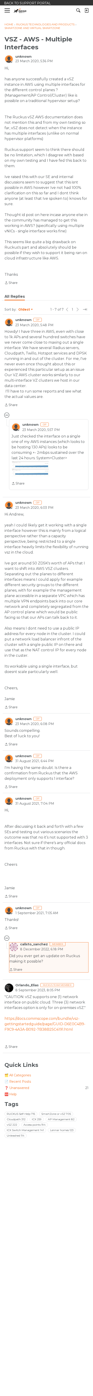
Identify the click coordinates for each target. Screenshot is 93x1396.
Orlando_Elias (27, 985)
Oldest (24, 309)
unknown (23, 57)
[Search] (78, 10)
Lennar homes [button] (62, 1130)
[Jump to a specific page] (84, 309)
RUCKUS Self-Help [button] (21, 1113)
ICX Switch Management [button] (25, 1130)
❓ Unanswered (46, 1088)
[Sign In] (86, 10)
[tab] (15, 296)
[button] (30, 468)
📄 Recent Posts (18, 1082)
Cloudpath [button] (16, 1119)
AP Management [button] (61, 1119)
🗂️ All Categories (18, 1075)
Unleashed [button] (15, 1135)
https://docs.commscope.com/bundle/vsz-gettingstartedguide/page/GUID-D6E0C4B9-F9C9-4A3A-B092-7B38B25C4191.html (45, 1024)
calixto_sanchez (34, 944)
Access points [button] (34, 1124)
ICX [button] (37, 1119)
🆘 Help (11, 1094)
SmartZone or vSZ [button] (56, 1113)
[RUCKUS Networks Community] (20, 10)
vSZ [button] (12, 1124)
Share (11, 283)
